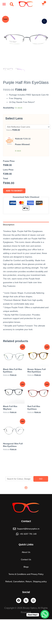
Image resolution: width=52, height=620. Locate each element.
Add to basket (14, 191)
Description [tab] (8, 225)
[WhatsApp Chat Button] (44, 614)
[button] (4, 4)
